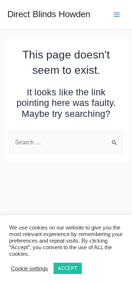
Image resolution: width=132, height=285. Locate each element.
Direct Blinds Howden (48, 14)
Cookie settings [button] (29, 268)
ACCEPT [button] (67, 268)
